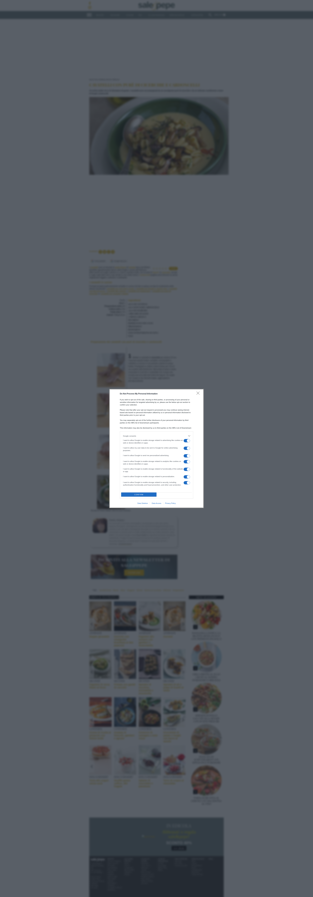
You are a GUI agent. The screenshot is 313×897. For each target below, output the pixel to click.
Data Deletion (142, 503)
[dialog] (156, 448)
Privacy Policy (170, 503)
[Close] (198, 394)
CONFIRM (138, 495)
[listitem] (156, 436)
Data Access (156, 503)
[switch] (187, 440)
